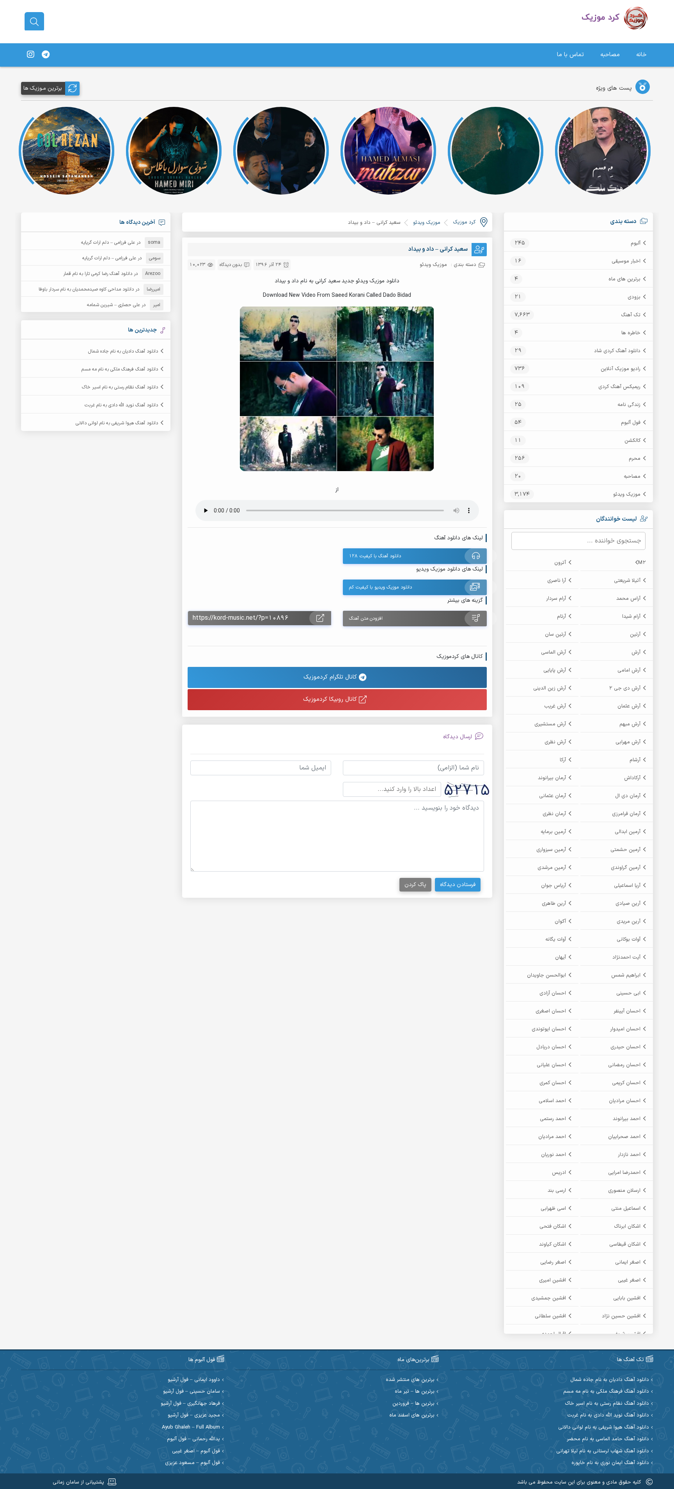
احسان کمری (552, 1083)
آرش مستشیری (550, 724)
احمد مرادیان (552, 1137)
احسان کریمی (626, 1083)
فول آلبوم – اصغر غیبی (196, 1451)
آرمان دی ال (627, 796)
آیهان (560, 957)
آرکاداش (632, 778)
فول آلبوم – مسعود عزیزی (192, 1463)
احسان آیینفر (627, 1011)
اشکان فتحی (552, 1226)
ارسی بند (557, 1191)
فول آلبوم (630, 423)
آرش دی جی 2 (624, 688)
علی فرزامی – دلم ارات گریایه (108, 242)
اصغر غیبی (629, 1280)
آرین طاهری (554, 904)
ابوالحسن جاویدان (546, 975)
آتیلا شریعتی (627, 581)
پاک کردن (415, 885)
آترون (560, 563)
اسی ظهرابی (553, 1208)
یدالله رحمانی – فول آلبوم (193, 1439)
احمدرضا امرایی (624, 1173)
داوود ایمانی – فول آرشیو (194, 1380)
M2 (642, 563)
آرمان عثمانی (552, 796)
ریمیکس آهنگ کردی (619, 387)
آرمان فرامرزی (626, 814)
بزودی (634, 297)
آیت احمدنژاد (626, 957)
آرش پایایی (554, 670)
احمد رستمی (553, 1119)
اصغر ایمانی (627, 1262)
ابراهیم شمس (625, 975)
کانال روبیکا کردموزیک (331, 699)
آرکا (563, 760)
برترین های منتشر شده (410, 1380)
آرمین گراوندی (625, 868)
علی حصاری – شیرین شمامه (113, 304)
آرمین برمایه (553, 832)
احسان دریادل (551, 1047)
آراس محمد (628, 599)
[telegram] (45, 55)
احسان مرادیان (624, 1101)
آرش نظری (555, 742)
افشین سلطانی (550, 1316)
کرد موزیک (464, 222)
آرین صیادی (627, 904)
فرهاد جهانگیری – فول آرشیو (190, 1403)
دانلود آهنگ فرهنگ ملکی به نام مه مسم (120, 369)
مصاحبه (610, 54)
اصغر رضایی (553, 1262)
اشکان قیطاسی (624, 1244)
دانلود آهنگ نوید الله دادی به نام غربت (121, 405)
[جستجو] (34, 22)
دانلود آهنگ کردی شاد (617, 351)
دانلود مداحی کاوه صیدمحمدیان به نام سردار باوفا (86, 289)
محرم (634, 459)
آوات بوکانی (628, 939)
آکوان (560, 921)
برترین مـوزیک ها (42, 88)
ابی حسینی (628, 993)
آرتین (635, 634)
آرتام (561, 616)
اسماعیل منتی (625, 1208)
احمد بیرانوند (626, 1119)
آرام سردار (556, 599)
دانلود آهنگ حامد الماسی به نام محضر (608, 1439)
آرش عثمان (628, 706)
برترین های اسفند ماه (412, 1415)
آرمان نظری (554, 814)
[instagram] (30, 55)
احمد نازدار (629, 1155)
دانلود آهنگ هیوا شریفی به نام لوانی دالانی (117, 423)
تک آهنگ (630, 315)
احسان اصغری (551, 1011)
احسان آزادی (552, 993)
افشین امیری (552, 1280)
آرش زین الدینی (549, 688)
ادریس (559, 1173)
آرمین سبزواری (551, 850)
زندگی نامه (628, 405)
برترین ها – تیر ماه (415, 1391)
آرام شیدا (631, 616)
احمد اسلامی (552, 1101)
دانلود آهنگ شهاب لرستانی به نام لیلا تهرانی (602, 1451)
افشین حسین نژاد (621, 1316)
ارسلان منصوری (624, 1191)
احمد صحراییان (624, 1137)
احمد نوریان (553, 1155)
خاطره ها (630, 333)
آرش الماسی (553, 652)
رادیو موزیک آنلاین (620, 369)
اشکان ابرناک (627, 1226)
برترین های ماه (624, 279)
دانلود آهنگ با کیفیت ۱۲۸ (375, 556)
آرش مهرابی (627, 742)
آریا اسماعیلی (627, 886)
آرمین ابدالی (627, 832)
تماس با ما (570, 54)
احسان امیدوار (625, 1029)
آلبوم (635, 243)
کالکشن (632, 441)
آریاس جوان (553, 886)
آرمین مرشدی (551, 868)
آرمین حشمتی (625, 850)
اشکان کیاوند (552, 1244)
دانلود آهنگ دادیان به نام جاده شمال (123, 351)
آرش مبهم (629, 724)
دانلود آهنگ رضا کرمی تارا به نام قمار (97, 273)
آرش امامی (628, 670)
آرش (635, 652)
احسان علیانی (551, 1065)
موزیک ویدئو (626, 494)
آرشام (635, 760)
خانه (641, 54)
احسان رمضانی (624, 1065)
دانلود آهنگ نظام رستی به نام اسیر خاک (120, 387)
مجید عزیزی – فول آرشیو (194, 1415)
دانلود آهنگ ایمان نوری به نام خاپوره (610, 1463)
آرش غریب (555, 706)
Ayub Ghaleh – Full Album (191, 1427)
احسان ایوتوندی (549, 1029)
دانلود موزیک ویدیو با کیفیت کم (380, 587)
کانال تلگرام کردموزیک (331, 677)
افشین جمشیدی (548, 1298)
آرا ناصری (556, 581)
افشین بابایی (626, 1298)
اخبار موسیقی (626, 261)
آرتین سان (555, 634)
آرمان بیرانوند (552, 778)
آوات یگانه (555, 939)
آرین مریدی (628, 921)
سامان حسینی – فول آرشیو (191, 1391)
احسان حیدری (625, 1047)
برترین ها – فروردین (413, 1403)
